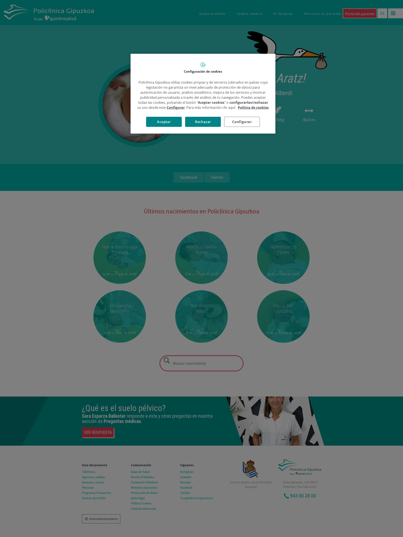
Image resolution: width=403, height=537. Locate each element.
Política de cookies (253, 107)
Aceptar (164, 121)
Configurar (242, 121)
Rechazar (203, 121)
